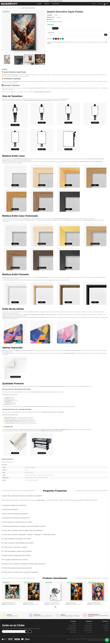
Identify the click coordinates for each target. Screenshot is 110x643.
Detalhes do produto (7, 459)
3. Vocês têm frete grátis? (9, 509)
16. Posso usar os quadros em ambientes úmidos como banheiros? (23, 564)
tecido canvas (40, 500)
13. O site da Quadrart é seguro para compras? (16, 551)
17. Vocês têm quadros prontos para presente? (16, 568)
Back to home (106, 8)
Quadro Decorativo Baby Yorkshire (72, 602)
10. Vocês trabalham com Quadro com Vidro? (16, 538)
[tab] (55, 496)
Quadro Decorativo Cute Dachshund (94, 602)
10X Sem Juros (37, 614)
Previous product (104, 8)
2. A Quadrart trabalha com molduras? (13, 505)
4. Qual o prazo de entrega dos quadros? (14, 513)
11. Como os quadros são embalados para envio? (17, 543)
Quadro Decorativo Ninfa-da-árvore (29, 602)
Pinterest (58, 39)
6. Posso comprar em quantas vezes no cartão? (16, 522)
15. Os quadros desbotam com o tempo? (14, 559)
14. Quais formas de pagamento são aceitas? (16, 555)
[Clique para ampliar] (4, 51)
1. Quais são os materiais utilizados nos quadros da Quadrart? (22, 496)
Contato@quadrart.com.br (93, 614)
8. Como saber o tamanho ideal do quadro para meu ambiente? (22, 530)
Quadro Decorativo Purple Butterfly (8, 602)
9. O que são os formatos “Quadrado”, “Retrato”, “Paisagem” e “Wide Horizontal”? (28, 534)
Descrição (4, 69)
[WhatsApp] (107, 640)
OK (105, 34)
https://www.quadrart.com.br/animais (42, 91)
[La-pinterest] (5, 622)
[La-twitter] (12, 622)
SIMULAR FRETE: (51, 32)
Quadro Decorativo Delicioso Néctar (51, 602)
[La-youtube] (8, 622)
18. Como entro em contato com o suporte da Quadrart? (19, 572)
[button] (55, 1)
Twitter (56, 39)
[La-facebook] (10, 622)
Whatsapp (60, 39)
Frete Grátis (9, 614)
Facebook (54, 39)
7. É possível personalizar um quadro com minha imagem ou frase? (23, 526)
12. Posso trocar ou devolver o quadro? (14, 547)
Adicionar (55, 28)
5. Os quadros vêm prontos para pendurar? (15, 518)
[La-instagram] (3, 622)
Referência (4, 462)
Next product (107, 8)
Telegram (63, 39)
